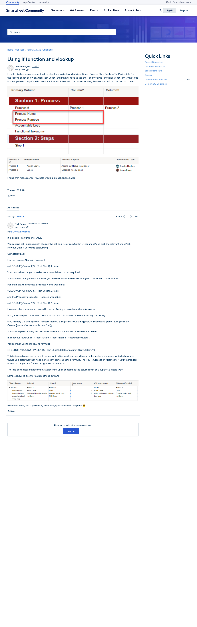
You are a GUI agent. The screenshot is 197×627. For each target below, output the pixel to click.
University (43, 2)
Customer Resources (155, 66)
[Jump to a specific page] (136, 216)
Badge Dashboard (153, 70)
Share (11, 196)
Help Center (28, 2)
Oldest (19, 216)
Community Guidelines (156, 83)
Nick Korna (20, 224)
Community (12, 2)
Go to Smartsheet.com (178, 2)
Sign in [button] (71, 431)
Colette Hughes (22, 66)
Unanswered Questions (167, 79)
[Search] (160, 10)
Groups (148, 75)
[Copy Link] (27, 69)
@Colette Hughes (20, 231)
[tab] (13, 207)
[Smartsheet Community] (25, 10)
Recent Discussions (154, 62)
